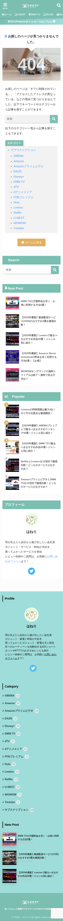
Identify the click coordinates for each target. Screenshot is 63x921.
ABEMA (19, 155)
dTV (16, 186)
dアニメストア (23, 192)
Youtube (19, 228)
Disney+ (19, 176)
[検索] (54, 119)
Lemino (18, 207)
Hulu (17, 202)
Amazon (19, 161)
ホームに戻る (33, 242)
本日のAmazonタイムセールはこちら (30, 21)
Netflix (18, 212)
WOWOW (20, 223)
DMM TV (35, 14)
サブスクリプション (23, 149)
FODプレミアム (24, 197)
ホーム (8, 14)
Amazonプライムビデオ (29, 166)
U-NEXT (21, 14)
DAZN (50, 14)
